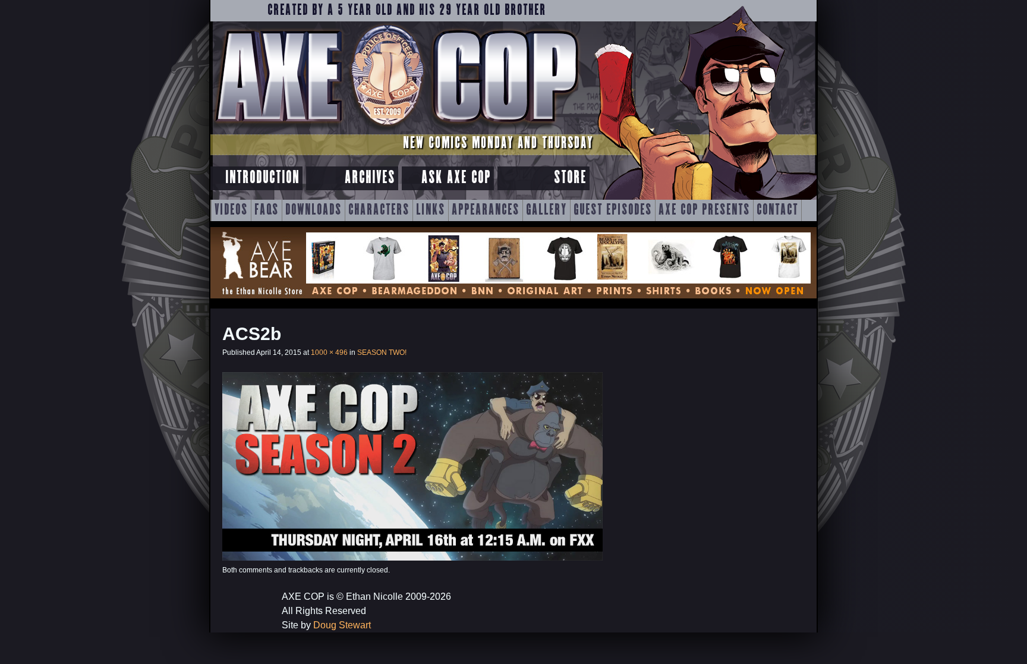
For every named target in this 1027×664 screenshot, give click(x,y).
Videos (231, 210)
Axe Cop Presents (704, 210)
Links (430, 210)
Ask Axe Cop (456, 178)
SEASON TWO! (382, 352)
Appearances (485, 210)
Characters (378, 210)
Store (570, 178)
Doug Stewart (342, 625)
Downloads (313, 210)
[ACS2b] (412, 557)
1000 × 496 (329, 352)
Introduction (262, 178)
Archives (370, 178)
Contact (777, 210)
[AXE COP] (396, 129)
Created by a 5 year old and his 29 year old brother (406, 11)
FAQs (266, 210)
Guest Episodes (613, 210)
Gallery (546, 210)
